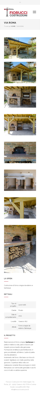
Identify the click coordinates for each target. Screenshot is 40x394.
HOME (13, 26)
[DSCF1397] (20, 249)
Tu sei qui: (7, 26)
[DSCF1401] (20, 152)
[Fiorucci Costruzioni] (18, 12)
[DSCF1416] (20, 208)
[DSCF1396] (20, 124)
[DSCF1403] (20, 97)
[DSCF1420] (20, 180)
